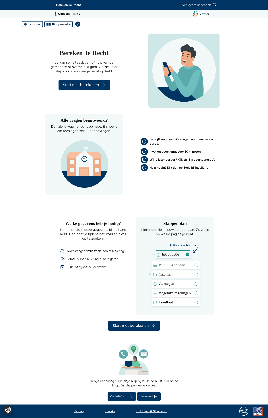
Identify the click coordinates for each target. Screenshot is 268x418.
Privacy (79, 411)
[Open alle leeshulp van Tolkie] (77, 24)
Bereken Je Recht (68, 5)
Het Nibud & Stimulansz (151, 411)
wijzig (76, 13)
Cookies (110, 411)
